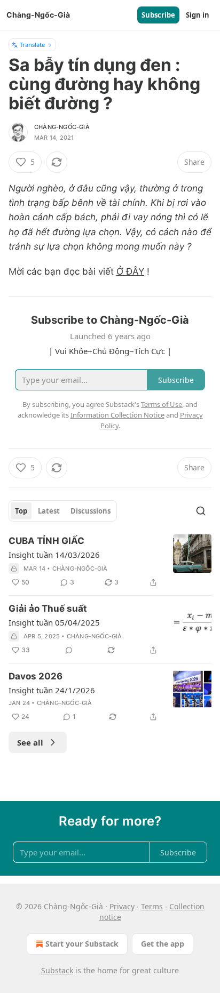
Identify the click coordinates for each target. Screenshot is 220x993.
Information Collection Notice (117, 415)
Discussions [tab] (90, 511)
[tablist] (63, 511)
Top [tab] (21, 511)
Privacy (122, 906)
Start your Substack (82, 944)
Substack (57, 970)
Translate (32, 45)
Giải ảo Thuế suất (48, 608)
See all (30, 742)
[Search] (200, 511)
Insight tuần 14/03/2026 (54, 554)
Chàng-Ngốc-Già (62, 127)
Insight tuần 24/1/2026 (52, 690)
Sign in (197, 15)
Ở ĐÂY (130, 271)
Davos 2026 (35, 676)
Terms (152, 906)
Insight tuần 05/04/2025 (54, 622)
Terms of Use (161, 404)
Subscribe (158, 15)
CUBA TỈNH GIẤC (46, 540)
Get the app (162, 944)
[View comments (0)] (69, 650)
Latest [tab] (49, 511)
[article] (110, 561)
